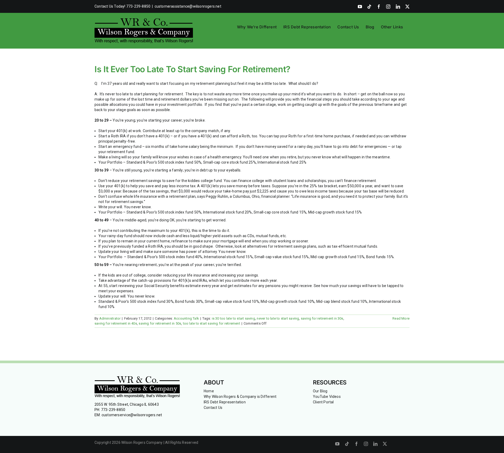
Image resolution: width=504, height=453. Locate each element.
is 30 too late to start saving (233, 318)
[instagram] (366, 444)
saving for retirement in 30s (322, 318)
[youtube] (337, 444)
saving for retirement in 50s (160, 323)
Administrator (110, 318)
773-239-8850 (113, 410)
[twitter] (385, 444)
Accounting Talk (186, 318)
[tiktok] (347, 444)
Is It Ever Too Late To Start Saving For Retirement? (192, 69)
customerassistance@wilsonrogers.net (188, 6)
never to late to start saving (278, 318)
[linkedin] (375, 444)
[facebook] (356, 444)
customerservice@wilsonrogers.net (132, 415)
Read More (401, 318)
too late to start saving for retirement (211, 323)
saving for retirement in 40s (115, 323)
